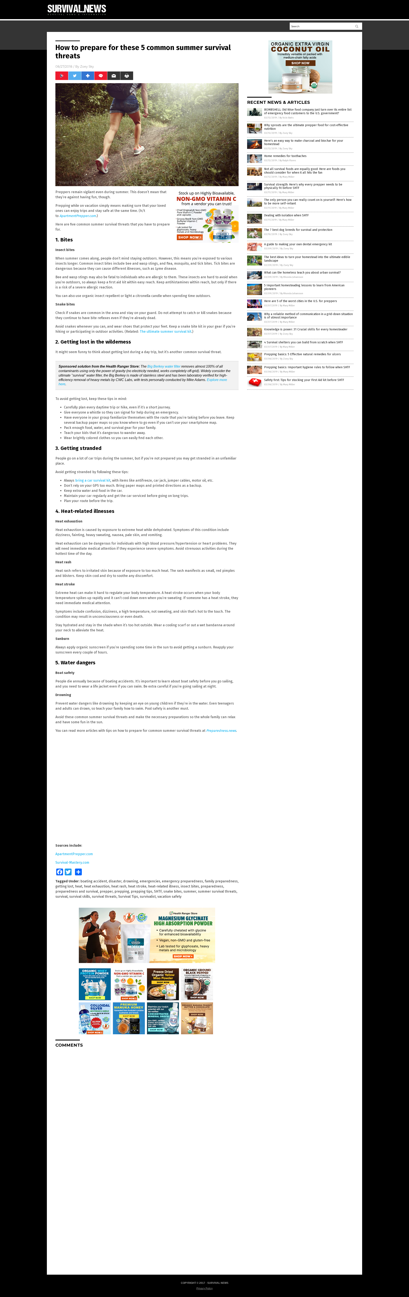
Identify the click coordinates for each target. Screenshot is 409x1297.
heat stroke (137, 886)
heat (78, 886)
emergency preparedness (182, 881)
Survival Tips (128, 897)
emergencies (150, 881)
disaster (115, 881)
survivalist (148, 897)
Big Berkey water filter (163, 366)
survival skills (79, 897)
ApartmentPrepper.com (77, 216)
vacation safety (169, 897)
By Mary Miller (286, 177)
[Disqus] (147, 1104)
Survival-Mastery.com (72, 862)
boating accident (93, 881)
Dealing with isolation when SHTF (286, 215)
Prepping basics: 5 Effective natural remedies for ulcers (302, 354)
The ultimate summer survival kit (165, 332)
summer (189, 891)
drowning (130, 881)
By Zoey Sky (285, 133)
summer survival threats (217, 891)
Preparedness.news (221, 731)
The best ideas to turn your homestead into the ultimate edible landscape (307, 259)
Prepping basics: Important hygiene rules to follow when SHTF (307, 367)
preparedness (212, 886)
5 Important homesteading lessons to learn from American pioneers (304, 287)
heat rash (118, 886)
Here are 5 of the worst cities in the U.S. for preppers (300, 301)
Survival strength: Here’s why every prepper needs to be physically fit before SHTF (303, 186)
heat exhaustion (96, 886)
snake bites (172, 891)
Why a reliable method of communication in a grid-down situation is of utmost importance (308, 316)
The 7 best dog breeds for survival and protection (298, 230)
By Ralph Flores (287, 160)
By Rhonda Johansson (291, 277)
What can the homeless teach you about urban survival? (302, 272)
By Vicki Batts (286, 117)
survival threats (104, 897)
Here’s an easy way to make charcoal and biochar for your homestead (303, 142)
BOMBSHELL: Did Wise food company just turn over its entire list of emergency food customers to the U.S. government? (307, 111)
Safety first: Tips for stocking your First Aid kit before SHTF (304, 380)
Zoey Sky (87, 66)
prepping (121, 891)
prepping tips (141, 891)
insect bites (190, 886)
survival (61, 897)
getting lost (64, 886)
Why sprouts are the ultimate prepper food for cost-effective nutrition (306, 127)
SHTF (158, 891)
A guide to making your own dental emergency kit (298, 244)
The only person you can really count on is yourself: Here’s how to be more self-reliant (307, 201)
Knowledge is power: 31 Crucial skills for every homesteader (305, 329)
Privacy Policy (204, 1288)
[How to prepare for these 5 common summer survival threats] (78, 15)
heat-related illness (163, 886)
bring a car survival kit (92, 480)
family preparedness (221, 881)
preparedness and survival (76, 891)
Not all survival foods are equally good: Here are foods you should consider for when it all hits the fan (304, 170)
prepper (106, 891)
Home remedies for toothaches (285, 156)
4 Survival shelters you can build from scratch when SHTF (303, 342)
